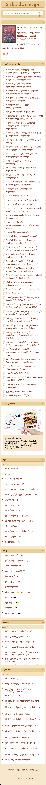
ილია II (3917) (11, 678)
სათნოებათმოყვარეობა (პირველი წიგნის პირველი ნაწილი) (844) (21, 653)
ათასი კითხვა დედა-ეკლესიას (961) (22, 647)
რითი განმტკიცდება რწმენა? (18, 232)
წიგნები (9, 608)
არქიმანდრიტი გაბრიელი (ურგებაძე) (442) (23, 749)
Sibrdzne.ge (23, 4)
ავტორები (10, 602)
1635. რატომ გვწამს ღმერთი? (19, 373)
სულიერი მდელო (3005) (16, 636)
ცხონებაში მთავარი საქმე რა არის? (21, 112)
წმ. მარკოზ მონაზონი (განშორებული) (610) (23, 720)
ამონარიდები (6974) (14, 566)
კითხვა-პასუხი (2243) (15, 571)
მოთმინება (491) (12, 542)
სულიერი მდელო (31, 27)
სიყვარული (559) (13, 510)
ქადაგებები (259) (13, 581)
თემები (9, 597)
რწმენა (25, 33)
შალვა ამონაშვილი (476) (17, 737)
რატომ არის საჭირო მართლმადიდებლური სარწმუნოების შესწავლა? (22, 225)
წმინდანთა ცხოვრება (17, 592)
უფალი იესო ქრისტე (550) (17, 515)
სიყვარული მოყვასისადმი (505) (20, 531)
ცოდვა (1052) (11, 473)
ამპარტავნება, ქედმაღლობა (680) (21, 494)
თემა (5, 460)
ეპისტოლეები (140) (14, 587)
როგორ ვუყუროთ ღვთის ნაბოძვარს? (22, 200)
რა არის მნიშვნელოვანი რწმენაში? (21, 236)
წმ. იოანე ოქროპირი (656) (17, 714)
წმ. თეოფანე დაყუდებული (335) (20, 760)
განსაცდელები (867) (14, 484)
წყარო (6, 622)
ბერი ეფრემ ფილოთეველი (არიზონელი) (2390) (18, 690)
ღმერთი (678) (11, 500)
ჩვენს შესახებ (23, 770)
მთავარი (7, 551)
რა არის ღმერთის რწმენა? (18, 395)
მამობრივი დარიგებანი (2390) (19, 642)
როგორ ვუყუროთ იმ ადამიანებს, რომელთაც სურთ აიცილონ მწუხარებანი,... (20, 126)
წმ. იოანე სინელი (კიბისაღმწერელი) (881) (22, 708)
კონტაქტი (34, 770)
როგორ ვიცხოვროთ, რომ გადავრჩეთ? (23, 289)
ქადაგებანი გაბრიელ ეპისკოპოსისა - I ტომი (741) (23, 660)
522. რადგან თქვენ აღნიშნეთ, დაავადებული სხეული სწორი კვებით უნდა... (22, 352)
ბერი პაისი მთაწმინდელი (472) (20, 743)
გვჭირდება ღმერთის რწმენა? (19, 391)
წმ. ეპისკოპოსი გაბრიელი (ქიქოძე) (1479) (22, 702)
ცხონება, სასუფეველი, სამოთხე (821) (22, 489)
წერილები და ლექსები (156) (18, 631)
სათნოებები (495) (13, 537)
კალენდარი (11, 613)
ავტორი (6, 670)
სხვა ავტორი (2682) (14, 696)
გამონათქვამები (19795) (16, 560)
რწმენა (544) (11, 526)
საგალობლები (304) (14, 555)
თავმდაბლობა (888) (14, 479)
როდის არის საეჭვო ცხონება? (19, 204)
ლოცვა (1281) (11, 468)
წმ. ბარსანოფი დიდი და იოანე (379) (22, 754)
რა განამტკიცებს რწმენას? (17, 196)
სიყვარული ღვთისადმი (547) (19, 521)
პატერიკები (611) (13, 576)
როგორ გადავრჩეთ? (15, 293)
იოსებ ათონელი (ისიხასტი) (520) (20, 684)
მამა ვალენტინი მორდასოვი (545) (21, 726)
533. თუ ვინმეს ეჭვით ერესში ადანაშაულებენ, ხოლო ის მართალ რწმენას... (22, 335)
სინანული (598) (12, 505)
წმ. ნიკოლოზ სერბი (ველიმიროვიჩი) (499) (22, 732)
